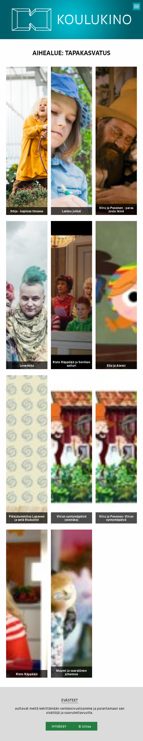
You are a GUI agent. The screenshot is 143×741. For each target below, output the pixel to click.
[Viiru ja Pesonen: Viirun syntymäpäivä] (118, 449)
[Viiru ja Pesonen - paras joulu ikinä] (118, 141)
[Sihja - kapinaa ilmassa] (28, 141)
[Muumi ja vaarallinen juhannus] (73, 604)
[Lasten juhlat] (73, 141)
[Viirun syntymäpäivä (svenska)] (73, 449)
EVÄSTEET (69, 700)
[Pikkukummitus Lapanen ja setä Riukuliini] (28, 449)
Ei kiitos (85, 726)
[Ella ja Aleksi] (118, 295)
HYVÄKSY (59, 726)
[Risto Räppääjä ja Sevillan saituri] (73, 295)
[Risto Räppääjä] (28, 604)
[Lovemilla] (28, 295)
